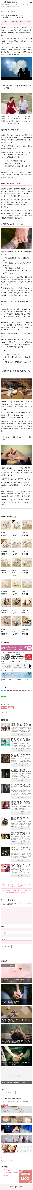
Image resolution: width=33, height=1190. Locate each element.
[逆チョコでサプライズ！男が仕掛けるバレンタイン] (5, 821)
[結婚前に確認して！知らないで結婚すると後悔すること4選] (5, 727)
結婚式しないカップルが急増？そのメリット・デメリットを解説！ (15, 1063)
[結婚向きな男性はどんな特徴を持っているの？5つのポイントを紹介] (5, 805)
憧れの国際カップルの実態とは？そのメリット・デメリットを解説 (16, 1041)
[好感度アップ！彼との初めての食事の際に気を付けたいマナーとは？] (5, 851)
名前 (3, 926)
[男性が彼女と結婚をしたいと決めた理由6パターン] (5, 836)
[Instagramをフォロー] (9, 707)
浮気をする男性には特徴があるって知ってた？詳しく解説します (15, 1002)
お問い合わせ (7, 1170)
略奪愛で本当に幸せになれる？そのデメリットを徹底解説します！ (20, 740)
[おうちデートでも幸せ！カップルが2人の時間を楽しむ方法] (5, 773)
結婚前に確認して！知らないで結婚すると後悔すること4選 (21, 724)
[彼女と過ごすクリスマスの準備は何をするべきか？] (5, 758)
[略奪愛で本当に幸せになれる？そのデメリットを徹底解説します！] (5, 742)
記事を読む (20, 734)
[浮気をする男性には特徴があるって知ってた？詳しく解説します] (16, 994)
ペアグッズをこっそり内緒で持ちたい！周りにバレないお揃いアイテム (16, 980)
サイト (3, 939)
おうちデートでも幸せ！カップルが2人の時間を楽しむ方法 (21, 770)
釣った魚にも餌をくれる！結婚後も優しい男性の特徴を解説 (20, 786)
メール (3, 933)
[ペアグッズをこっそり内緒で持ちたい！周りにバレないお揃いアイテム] (16, 973)
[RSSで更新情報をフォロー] (12, 707)
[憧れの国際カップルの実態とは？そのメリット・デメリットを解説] (16, 1034)
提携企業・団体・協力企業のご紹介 (13, 1082)
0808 (5, 712)
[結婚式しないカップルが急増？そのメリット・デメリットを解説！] (16, 1056)
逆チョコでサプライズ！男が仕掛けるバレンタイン (20, 818)
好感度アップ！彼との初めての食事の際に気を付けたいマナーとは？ (20, 849)
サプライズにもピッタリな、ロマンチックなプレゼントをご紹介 (18, 885)
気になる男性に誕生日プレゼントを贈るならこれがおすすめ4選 (16, 1020)
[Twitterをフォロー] (2, 707)
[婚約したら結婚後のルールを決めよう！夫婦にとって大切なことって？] (21, 690)
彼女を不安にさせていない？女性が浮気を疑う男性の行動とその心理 (18, 891)
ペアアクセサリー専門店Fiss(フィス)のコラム (17, 1172)
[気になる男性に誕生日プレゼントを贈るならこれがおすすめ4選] (16, 1014)
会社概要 (5, 1175)
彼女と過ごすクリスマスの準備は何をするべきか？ (20, 755)
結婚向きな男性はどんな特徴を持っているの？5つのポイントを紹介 (21, 803)
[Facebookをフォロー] (5, 707)
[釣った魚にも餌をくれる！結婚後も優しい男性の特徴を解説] (5, 788)
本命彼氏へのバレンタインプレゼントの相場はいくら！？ (20, 865)
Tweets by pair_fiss (7, 1161)
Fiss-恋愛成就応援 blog (10, 2)
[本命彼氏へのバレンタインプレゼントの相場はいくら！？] (5, 868)
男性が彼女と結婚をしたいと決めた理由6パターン (20, 833)
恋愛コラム (24, 21)
